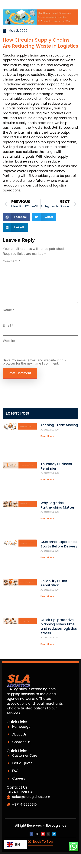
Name (9, 310)
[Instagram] (48, 834)
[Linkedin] (54, 834)
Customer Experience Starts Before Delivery (58, 543)
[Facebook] (31, 834)
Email (8, 325)
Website (9, 340)
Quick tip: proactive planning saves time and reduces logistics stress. (58, 626)
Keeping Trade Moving (59, 425)
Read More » (47, 436)
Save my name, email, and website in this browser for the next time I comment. (34, 362)
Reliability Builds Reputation (53, 583)
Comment (11, 261)
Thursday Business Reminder (56, 466)
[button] (16, 217)
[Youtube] (43, 834)
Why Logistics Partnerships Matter (57, 504)
